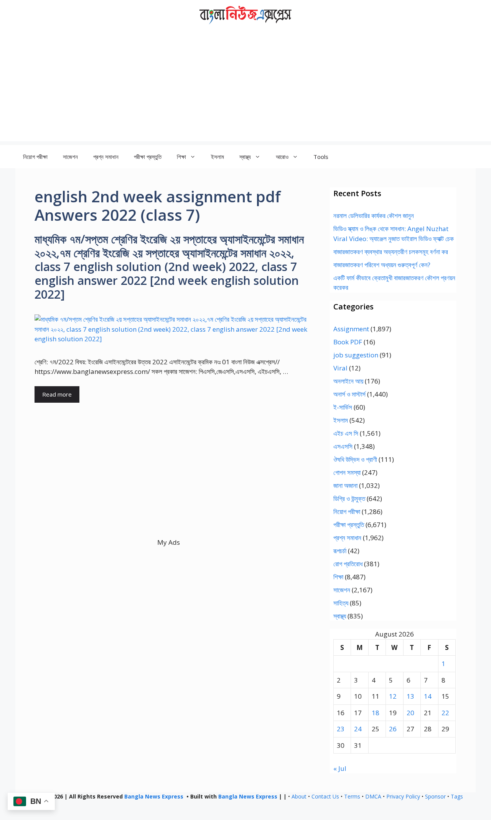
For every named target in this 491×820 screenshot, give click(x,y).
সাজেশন (70, 156)
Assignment (351, 328)
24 (358, 728)
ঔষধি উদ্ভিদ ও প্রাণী (355, 459)
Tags (457, 796)
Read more (57, 394)
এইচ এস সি (345, 433)
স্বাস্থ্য (339, 616)
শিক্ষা (338, 576)
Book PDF (347, 341)
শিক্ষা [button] (181, 156)
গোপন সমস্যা (347, 472)
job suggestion (355, 354)
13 (410, 696)
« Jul (339, 768)
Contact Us (325, 796)
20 (410, 712)
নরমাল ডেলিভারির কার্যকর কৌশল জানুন (373, 215)
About (299, 796)
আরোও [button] (282, 156)
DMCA (373, 796)
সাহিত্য (340, 602)
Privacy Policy (403, 796)
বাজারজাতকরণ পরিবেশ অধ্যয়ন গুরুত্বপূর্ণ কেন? (381, 264)
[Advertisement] (245, 87)
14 (428, 696)
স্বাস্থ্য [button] (245, 156)
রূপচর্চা (339, 550)
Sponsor (435, 796)
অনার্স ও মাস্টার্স (349, 394)
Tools (320, 156)
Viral (340, 368)
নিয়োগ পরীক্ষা (35, 156)
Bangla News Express (153, 796)
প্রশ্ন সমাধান (106, 156)
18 (375, 712)
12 (393, 696)
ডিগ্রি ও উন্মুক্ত (349, 498)
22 (445, 712)
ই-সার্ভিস (342, 407)
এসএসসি (343, 446)
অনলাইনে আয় (348, 381)
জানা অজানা (345, 485)
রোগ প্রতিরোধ (347, 563)
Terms (352, 796)
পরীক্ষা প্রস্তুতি (147, 156)
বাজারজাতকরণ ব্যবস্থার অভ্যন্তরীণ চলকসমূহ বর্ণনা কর (390, 251)
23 (340, 728)
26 (393, 728)
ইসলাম (217, 156)
